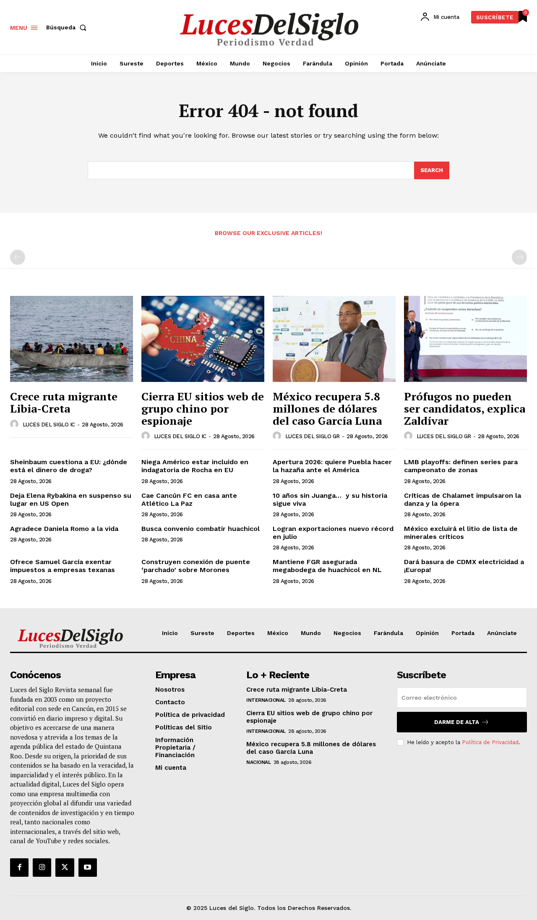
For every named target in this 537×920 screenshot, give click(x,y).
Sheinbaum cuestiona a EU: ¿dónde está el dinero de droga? (68, 466)
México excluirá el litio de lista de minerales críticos (461, 533)
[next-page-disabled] (519, 257)
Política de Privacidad (490, 742)
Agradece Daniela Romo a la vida (64, 529)
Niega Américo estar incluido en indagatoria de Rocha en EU (194, 466)
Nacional (258, 762)
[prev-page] (17, 257)
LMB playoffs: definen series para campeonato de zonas (461, 466)
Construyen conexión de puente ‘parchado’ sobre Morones (195, 566)
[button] (68, 27)
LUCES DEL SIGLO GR (312, 436)
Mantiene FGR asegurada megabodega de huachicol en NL (327, 566)
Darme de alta (456, 722)
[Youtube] (87, 867)
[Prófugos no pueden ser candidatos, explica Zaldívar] (465, 339)
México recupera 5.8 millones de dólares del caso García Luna (327, 408)
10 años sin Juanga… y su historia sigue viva (330, 499)
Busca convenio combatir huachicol (200, 529)
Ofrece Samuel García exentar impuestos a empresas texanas (62, 566)
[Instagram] (42, 867)
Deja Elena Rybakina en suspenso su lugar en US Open (70, 499)
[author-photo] (15, 424)
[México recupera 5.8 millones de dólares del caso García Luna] (334, 339)
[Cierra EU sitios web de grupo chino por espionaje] (202, 339)
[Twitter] (64, 867)
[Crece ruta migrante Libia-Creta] (71, 339)
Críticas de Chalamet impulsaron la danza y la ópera (462, 499)
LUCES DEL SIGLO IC (49, 424)
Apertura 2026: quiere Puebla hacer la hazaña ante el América (332, 466)
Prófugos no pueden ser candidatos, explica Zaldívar (464, 408)
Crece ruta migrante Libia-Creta (63, 402)
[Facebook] (19, 867)
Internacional (266, 700)
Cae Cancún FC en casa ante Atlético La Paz (189, 499)
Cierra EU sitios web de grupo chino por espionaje (202, 408)
